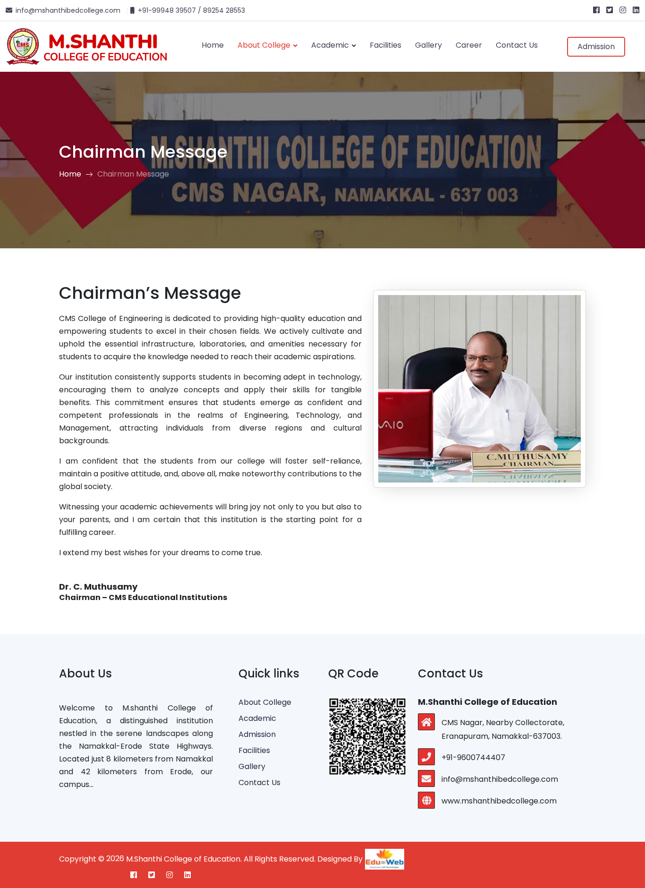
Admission (596, 46)
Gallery (428, 45)
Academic (331, 45)
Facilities (385, 45)
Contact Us (517, 45)
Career (469, 45)
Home (213, 45)
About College (265, 45)
